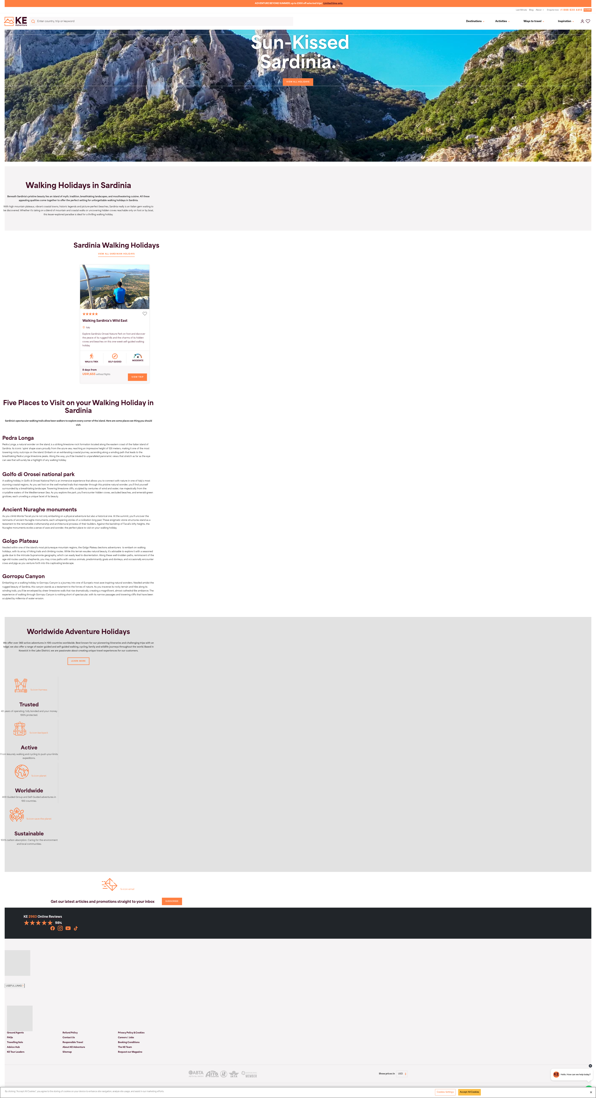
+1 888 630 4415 (571, 10)
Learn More (78, 661)
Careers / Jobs (126, 1038)
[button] (588, 21)
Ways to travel (532, 21)
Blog (531, 10)
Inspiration (564, 21)
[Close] (591, 1092)
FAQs (10, 1038)
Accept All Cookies (469, 1092)
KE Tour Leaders (15, 1052)
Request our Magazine (130, 1052)
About (539, 10)
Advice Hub (13, 1047)
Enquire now (553, 10)
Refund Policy (70, 1033)
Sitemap (67, 1052)
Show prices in (387, 1074)
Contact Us (69, 1038)
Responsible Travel (73, 1042)
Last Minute (521, 10)
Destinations (474, 21)
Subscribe (171, 901)
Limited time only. (333, 3)
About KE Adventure (74, 1047)
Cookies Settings (445, 1092)
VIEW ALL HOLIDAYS (297, 82)
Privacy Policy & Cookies (131, 1033)
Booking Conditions (129, 1042)
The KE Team (125, 1047)
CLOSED (587, 10)
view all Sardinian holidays (116, 254)
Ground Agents (15, 1033)
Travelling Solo (15, 1042)
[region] (298, 1092)
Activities (501, 21)
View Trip (137, 377)
